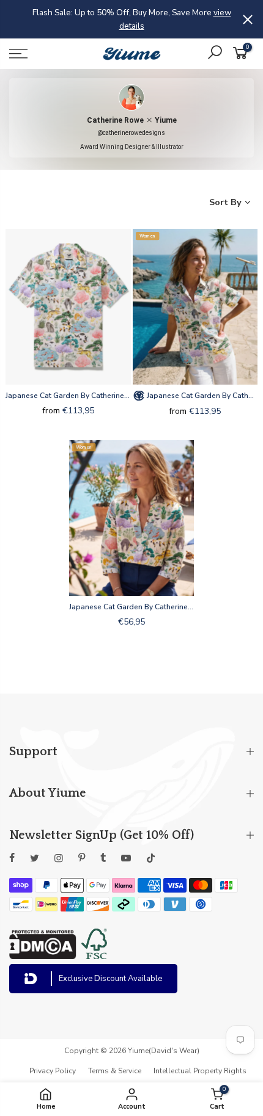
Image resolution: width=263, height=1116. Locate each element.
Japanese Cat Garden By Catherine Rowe (68, 395)
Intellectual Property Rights (200, 1071)
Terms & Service (114, 1071)
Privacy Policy (52, 1071)
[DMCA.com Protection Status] (42, 956)
